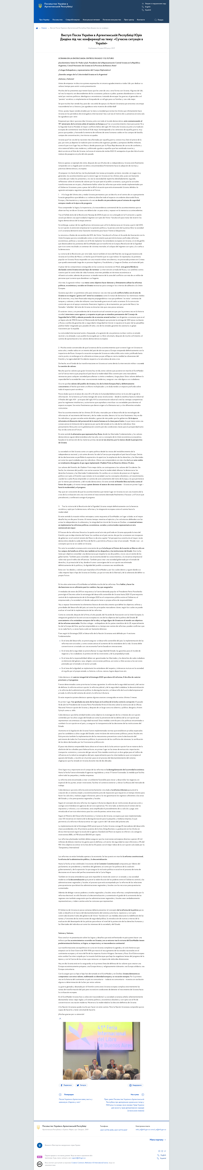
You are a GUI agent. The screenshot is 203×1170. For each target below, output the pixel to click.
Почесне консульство (112, 20)
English (147, 7)
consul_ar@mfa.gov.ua (158, 1130)
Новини (44, 28)
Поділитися (68, 1085)
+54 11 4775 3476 (107, 1130)
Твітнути (83, 1085)
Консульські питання (91, 20)
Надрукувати (137, 1085)
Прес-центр (129, 20)
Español (148, 10)
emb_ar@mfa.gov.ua (143, 1130)
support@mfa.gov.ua (78, 1158)
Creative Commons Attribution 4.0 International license (89, 1163)
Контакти (141, 20)
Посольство (58, 20)
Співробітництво (73, 20)
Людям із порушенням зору (155, 4)
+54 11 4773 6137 (120, 1130)
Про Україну (44, 20)
